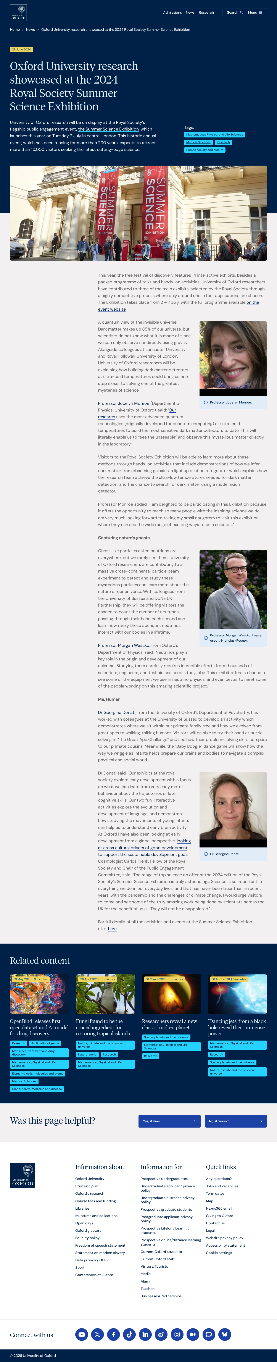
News (190, 12)
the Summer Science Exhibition (108, 129)
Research (206, 12)
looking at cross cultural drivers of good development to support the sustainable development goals (144, 847)
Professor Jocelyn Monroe (123, 403)
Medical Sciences (198, 142)
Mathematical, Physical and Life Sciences (214, 134)
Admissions (172, 12)
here (112, 928)
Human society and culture (204, 150)
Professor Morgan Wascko (123, 645)
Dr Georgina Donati (116, 712)
